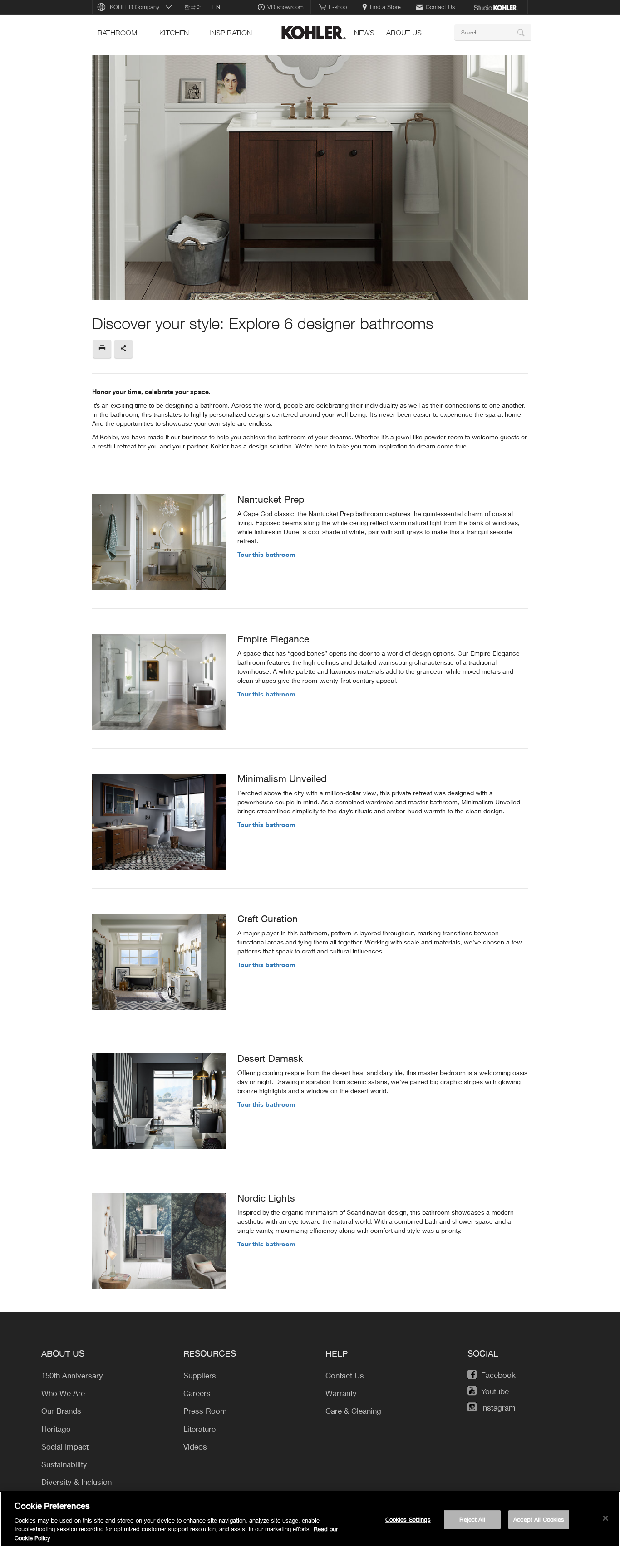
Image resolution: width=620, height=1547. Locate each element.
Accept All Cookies (538, 1519)
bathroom (117, 33)
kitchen (174, 33)
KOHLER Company (134, 6)
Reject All (472, 1519)
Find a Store (385, 6)
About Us (404, 33)
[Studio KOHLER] (495, 7)
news (364, 33)
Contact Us (440, 6)
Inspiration (230, 33)
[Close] (605, 1518)
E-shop (338, 6)
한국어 (193, 6)
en (216, 6)
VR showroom (285, 6)
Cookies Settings (408, 1519)
